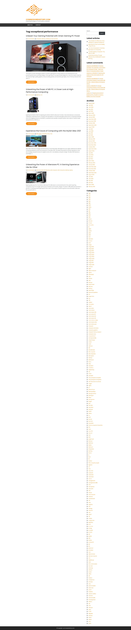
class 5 (90, 306)
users (89, 609)
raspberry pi (91, 560)
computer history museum (94, 332)
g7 (89, 387)
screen (90, 572)
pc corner (90, 526)
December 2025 (92, 119)
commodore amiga (93, 320)
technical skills (91, 597)
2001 (89, 209)
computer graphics (93, 330)
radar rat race (91, 554)
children (90, 302)
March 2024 (91, 160)
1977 (89, 195)
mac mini (90, 470)
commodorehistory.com (38, 19)
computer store (92, 334)
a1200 (89, 229)
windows (90, 615)
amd (89, 242)
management (91, 480)
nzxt (89, 512)
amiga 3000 (91, 256)
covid (89, 344)
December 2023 (92, 166)
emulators (90, 367)
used (89, 605)
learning (90, 451)
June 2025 (90, 131)
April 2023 (90, 182)
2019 (89, 213)
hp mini (90, 419)
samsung (90, 568)
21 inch (89, 219)
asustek (90, 278)
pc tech (90, 532)
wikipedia (90, 613)
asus (89, 276)
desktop (43, 38)
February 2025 (91, 139)
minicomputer (91, 494)
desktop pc (48, 38)
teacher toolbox (92, 593)
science (90, 570)
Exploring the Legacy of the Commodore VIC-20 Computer (96, 74)
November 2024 (92, 145)
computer (38, 38)
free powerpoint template (94, 377)
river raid (90, 566)
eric (89, 371)
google (90, 401)
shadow (90, 578)
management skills (92, 482)
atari (89, 280)
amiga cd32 (91, 264)
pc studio (90, 530)
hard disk (90, 405)
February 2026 (91, 115)
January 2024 (91, 164)
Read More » (31, 82)
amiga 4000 (91, 258)
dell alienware (46, 170)
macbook (90, 472)
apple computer (92, 270)
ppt (89, 544)
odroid (89, 514)
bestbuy (90, 288)
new (89, 506)
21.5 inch (90, 221)
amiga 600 (91, 262)
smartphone (91, 580)
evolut (89, 373)
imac (48, 133)
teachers (90, 595)
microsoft (90, 488)
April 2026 (90, 111)
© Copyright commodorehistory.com (65, 628)
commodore (91, 310)
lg (88, 455)
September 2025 (92, 125)
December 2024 (92, 143)
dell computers (61, 170)
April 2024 (90, 158)
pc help (90, 528)
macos (90, 478)
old (89, 516)
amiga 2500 (91, 254)
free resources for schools (94, 381)
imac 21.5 (90, 431)
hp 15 (89, 417)
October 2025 (91, 123)
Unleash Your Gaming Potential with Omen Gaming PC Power (53, 36)
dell (42, 170)
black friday (91, 290)
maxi (89, 484)
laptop (71, 170)
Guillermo (89, 93)
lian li (89, 457)
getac (89, 397)
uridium (90, 601)
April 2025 (90, 135)
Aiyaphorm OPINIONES (92, 73)
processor (90, 550)
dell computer (53, 170)
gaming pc (91, 395)
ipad (89, 437)
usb (89, 603)
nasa (89, 502)
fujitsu (89, 385)
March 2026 (91, 113)
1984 (89, 201)
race (89, 552)
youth (89, 623)
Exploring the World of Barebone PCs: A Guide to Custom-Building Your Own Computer (95, 94)
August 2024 (91, 151)
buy (89, 298)
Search (88, 31)
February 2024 (91, 162)
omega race (91, 520)
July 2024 (90, 153)
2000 (89, 205)
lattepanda (91, 449)
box (89, 294)
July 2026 (90, 105)
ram (89, 558)
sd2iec (89, 574)
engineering (91, 369)
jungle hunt (91, 439)
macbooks (90, 474)
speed (89, 589)
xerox (89, 621)
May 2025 (90, 133)
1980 (89, 197)
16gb (89, 193)
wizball (89, 619)
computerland (91, 336)
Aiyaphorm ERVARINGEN (92, 66)
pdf (89, 534)
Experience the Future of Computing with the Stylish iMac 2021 (53, 131)
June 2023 (90, 178)
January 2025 (91, 141)
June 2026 (90, 107)
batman (90, 282)
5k (88, 227)
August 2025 (91, 127)
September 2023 (92, 172)
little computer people (93, 463)
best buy (90, 286)
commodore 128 (92, 312)
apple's (90, 272)
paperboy (90, 522)
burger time (91, 296)
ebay (89, 363)
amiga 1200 (91, 248)
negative (90, 504)
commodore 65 (92, 318)
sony (89, 583)
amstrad (90, 266)
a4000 (89, 231)
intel (89, 435)
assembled (91, 274)
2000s (89, 207)
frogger (90, 383)
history (90, 413)
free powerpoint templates (94, 379)
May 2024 (90, 157)
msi (41, 95)
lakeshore (90, 443)
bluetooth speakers (93, 292)
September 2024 (92, 149)
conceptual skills (92, 338)
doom (89, 361)
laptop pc (90, 447)
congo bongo (91, 340)
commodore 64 (92, 316)
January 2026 (91, 117)
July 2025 (90, 129)
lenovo (90, 453)
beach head (91, 284)
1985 (89, 203)
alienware (38, 170)
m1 (89, 467)
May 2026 (90, 109)
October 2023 (91, 170)
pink (89, 538)
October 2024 (91, 147)
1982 (89, 199)
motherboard (91, 498)
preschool (90, 548)
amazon (90, 241)
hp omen (55, 38)
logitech (90, 465)
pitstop (90, 540)
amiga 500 (90, 260)
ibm (89, 427)
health (89, 411)
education (90, 365)
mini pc (90, 492)
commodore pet (92, 324)
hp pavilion (90, 423)
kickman (90, 441)
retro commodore (92, 564)
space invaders (92, 585)
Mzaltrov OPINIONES (91, 86)
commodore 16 (92, 314)
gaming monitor (92, 393)
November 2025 (92, 121)
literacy (90, 461)
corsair (90, 342)
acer (89, 237)
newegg (90, 508)
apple (40, 133)
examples (90, 375)
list (89, 459)
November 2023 (92, 168)
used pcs (90, 607)
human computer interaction (95, 425)
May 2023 (90, 180)
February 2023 (91, 186)
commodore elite (92, 322)
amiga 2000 (91, 252)
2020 (89, 215)
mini (89, 490)
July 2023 (90, 176)
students (90, 591)
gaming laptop (91, 391)
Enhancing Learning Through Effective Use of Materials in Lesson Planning (96, 57)
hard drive (90, 407)
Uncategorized (91, 599)
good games (91, 399)
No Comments (30, 38)
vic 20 (89, 611)
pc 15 (89, 524)
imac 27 (90, 433)
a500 (89, 233)
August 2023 (91, 174)
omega (90, 518)
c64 (89, 300)
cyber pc (90, 346)
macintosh (91, 476)
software (90, 581)
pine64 (90, 536)
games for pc (91, 389)
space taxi (90, 587)
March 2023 (91, 184)
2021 (37, 133)
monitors (90, 496)
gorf (89, 403)
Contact (38, 25)
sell (89, 576)
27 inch (90, 223)
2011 (89, 211)
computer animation (93, 328)
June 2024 (90, 155)
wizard (89, 617)
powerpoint (91, 542)
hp (52, 38)
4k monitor (91, 225)
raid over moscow (92, 556)
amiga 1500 (91, 250)
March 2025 (91, 137)
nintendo (90, 510)
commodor (91, 308)
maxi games (91, 486)
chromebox (91, 304)
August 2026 (91, 103)
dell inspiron (91, 355)
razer (89, 562)
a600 (89, 235)
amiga (89, 244)
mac (51, 133)
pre (89, 546)
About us (29, 25)
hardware (90, 409)
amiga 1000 (91, 246)
